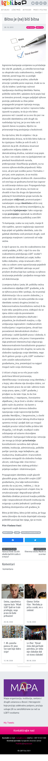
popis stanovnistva (31, 532)
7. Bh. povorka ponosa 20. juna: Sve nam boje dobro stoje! (12, 647)
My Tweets (9, 722)
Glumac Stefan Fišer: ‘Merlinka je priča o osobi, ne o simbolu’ (35, 605)
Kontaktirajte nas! (24, 730)
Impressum (28, 744)
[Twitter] (41, 3)
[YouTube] (33, 3)
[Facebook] (37, 3)
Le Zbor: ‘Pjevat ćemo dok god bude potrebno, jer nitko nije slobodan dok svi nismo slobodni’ (35, 649)
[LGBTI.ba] (13, 3)
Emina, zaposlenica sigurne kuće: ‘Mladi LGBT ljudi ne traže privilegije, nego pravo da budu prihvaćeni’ (12, 608)
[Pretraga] (45, 3)
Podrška (19, 744)
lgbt (17, 532)
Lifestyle (39, 27)
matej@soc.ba (21, 738)
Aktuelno (30, 27)
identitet (7, 532)
